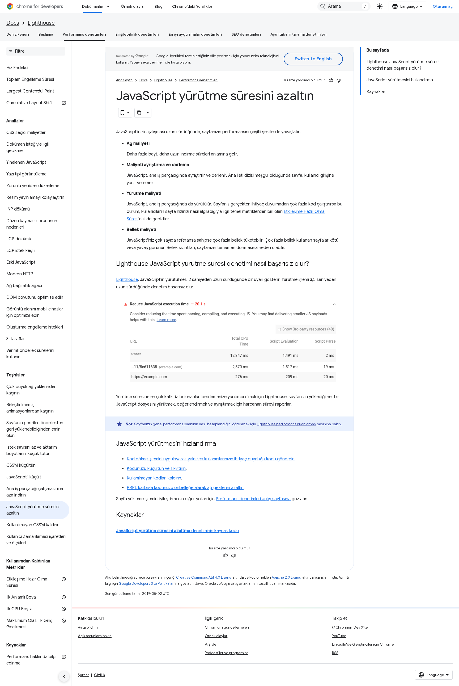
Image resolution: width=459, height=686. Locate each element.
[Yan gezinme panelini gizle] (64, 676)
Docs (12, 23)
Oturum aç (443, 6)
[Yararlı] (331, 80)
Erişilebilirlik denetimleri (137, 34)
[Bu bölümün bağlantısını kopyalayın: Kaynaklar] (149, 515)
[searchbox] (35, 51)
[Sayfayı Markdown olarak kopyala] (139, 112)
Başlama (46, 34)
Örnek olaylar (133, 6)
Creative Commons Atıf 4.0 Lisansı (204, 577)
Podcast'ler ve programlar (226, 652)
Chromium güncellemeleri (227, 627)
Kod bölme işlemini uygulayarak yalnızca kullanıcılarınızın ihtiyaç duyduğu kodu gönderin (211, 459)
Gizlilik (99, 675)
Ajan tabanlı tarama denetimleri (298, 34)
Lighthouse (41, 23)
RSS (335, 652)
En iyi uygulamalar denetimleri (195, 34)
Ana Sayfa (124, 80)
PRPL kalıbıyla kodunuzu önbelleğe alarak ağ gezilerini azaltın (185, 487)
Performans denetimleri (84, 34)
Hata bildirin (88, 627)
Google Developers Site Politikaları (147, 583)
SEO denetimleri (246, 34)
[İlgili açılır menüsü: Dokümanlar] (109, 6)
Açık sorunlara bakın (95, 635)
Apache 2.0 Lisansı (286, 577)
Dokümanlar (92, 6)
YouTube (339, 635)
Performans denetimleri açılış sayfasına (253, 499)
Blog (159, 6)
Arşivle (210, 644)
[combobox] (344, 6)
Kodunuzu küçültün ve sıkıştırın (156, 468)
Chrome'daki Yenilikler (192, 6)
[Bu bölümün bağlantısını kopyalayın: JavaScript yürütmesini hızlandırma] (221, 444)
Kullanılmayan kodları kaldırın (154, 478)
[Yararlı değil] (339, 80)
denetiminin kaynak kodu (177, 530)
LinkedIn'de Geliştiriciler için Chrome (363, 644)
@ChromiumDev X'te (350, 627)
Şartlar (83, 675)
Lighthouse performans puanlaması (286, 424)
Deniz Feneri (17, 34)
